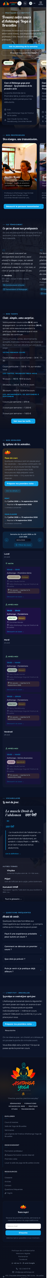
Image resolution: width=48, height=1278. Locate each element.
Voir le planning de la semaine (23, 46)
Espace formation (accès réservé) (20, 1155)
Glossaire (8, 1178)
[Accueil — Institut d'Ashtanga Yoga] (23, 1077)
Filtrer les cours (24, 545)
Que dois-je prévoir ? (15, 959)
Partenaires (23, 1256)
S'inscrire (23, 1233)
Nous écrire (10, 1030)
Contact (8, 1185)
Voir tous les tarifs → (23, 421)
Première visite (11, 1159)
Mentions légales (23, 1253)
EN (34, 3)
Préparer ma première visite (23, 53)
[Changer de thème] (25, 3)
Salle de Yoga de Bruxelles (15, 1126)
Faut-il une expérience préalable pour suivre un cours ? (21, 935)
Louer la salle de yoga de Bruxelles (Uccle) (22, 1163)
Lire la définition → (13, 854)
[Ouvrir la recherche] (19, 3)
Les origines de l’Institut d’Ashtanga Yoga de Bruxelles (23, 1135)
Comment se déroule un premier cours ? (21, 948)
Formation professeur (14, 1151)
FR (30, 3)
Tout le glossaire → (13, 899)
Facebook (23, 1259)
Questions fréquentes (14, 1189)
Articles (8, 1182)
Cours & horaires (11, 1122)
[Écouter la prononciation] (7, 821)
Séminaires (9, 1130)
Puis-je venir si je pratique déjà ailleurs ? (20, 970)
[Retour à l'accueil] (10, 3)
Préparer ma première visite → (21, 484)
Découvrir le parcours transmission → (23, 206)
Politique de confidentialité (23, 1251)
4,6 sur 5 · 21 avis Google (24, 1263)
